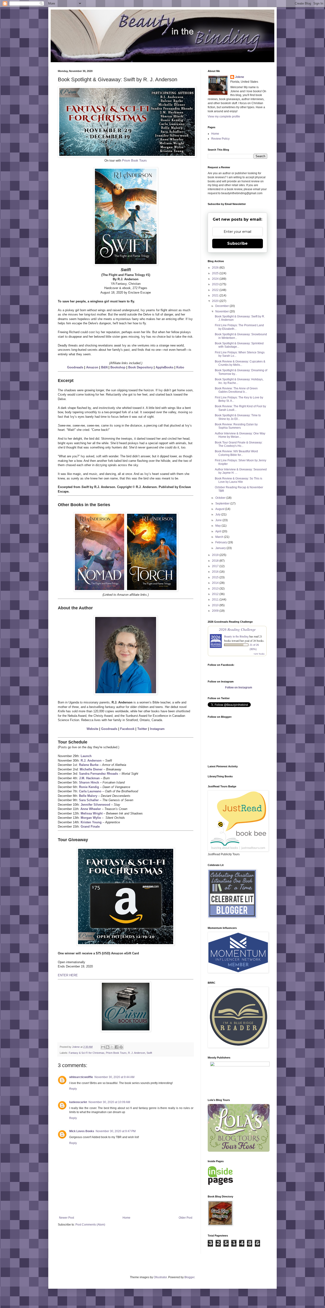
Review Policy (220, 138)
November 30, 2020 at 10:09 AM (109, 1102)
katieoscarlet (78, 1102)
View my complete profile (224, 116)
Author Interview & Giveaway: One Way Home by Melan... (240, 435)
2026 (215, 267)
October (220, 497)
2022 (215, 290)
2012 (215, 594)
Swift (149, 1052)
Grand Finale (90, 826)
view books (259, 653)
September (222, 503)
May (218, 525)
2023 (215, 284)
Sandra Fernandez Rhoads (98, 773)
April (218, 531)
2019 (215, 555)
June (218, 520)
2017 (215, 566)
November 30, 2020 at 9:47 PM (116, 1131)
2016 (215, 571)
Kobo (180, 367)
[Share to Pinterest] (121, 1047)
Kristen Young (91, 822)
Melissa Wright (92, 813)
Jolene (239, 77)
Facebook (127, 729)
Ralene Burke (88, 765)
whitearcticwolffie (81, 1077)
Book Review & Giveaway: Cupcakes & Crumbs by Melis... (240, 363)
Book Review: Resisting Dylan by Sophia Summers (236, 426)
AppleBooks (164, 367)
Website (92, 729)
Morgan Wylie (91, 817)
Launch (86, 756)
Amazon (92, 367)
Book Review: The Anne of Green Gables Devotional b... (236, 390)
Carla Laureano (90, 791)
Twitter (142, 729)
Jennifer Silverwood (95, 804)
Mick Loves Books (81, 1131)
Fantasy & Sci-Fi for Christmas (86, 1052)
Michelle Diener (91, 769)
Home (126, 1217)
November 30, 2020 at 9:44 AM (114, 1077)
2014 (215, 583)
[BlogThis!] (107, 1047)
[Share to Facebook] (116, 1047)
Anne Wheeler (90, 809)
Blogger (189, 1277)
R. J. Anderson (136, 1052)
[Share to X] (112, 1047)
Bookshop (117, 367)
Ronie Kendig (89, 787)
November (222, 311)
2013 (215, 588)
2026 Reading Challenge (237, 629)
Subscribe (237, 243)
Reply (73, 1088)
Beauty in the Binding (236, 636)
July (218, 514)
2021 (215, 295)
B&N (104, 367)
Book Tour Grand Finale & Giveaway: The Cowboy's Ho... (238, 444)
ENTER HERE (68, 975)
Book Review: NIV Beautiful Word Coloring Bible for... (236, 453)
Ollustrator (160, 1277)
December (222, 306)
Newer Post (66, 1217)
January (221, 548)
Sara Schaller (89, 800)
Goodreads (75, 367)
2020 (215, 301)
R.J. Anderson (91, 760)
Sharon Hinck (89, 782)
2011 (215, 599)
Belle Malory (88, 796)
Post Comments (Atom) (90, 1224)
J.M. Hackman (89, 778)
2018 (215, 560)
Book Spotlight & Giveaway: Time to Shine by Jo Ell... (238, 417)
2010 (215, 605)
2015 (215, 577)
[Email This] (103, 1047)
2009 (215, 610)
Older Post (185, 1217)
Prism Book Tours (134, 160)
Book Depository (140, 367)
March (219, 537)
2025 (215, 273)
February (221, 542)
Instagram (157, 729)
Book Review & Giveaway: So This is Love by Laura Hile (238, 480)
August (220, 509)
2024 (215, 278)
